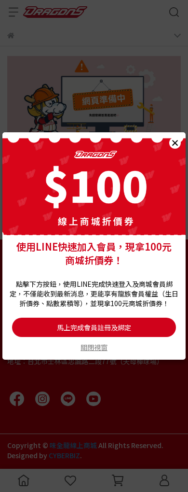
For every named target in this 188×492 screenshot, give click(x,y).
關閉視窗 (94, 347)
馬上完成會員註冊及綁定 (94, 327)
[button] (175, 143)
